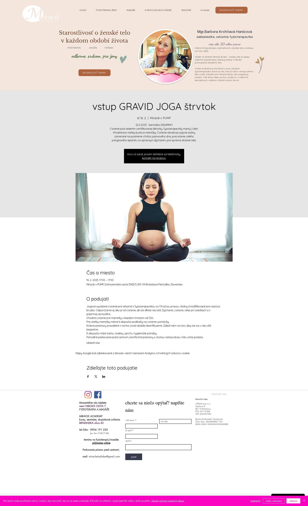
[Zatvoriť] (304, 500)
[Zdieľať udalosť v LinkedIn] (103, 376)
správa (128, 441)
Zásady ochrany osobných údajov (167, 500)
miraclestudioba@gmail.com (104, 456)
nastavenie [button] (255, 500)
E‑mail (128, 430)
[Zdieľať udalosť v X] (95, 376)
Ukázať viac (93, 342)
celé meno (129, 420)
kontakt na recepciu (154, 158)
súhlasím (293, 500)
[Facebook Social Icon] (97, 394)
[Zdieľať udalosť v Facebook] (88, 376)
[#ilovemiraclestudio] (88, 394)
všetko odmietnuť (274, 500)
